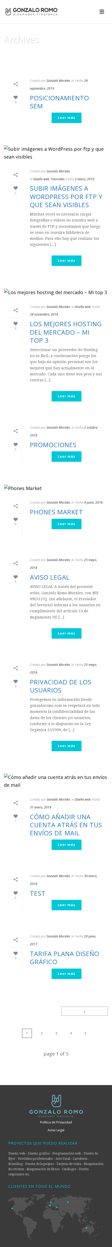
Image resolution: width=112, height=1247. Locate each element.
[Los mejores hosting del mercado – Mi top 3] (56, 292)
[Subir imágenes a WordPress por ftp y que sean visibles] (56, 153)
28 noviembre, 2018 (44, 314)
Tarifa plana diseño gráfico (64, 957)
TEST (38, 893)
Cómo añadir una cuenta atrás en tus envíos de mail (66, 824)
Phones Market (56, 512)
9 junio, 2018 (93, 502)
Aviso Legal (50, 577)
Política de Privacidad (56, 1122)
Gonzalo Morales (58, 80)
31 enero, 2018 (40, 807)
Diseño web (41, 179)
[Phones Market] (56, 488)
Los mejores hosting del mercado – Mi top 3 (66, 331)
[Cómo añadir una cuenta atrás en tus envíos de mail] (56, 781)
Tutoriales (58, 179)
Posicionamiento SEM (59, 102)
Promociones (53, 444)
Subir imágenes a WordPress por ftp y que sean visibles (66, 196)
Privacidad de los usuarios (60, 686)
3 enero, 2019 (84, 179)
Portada (28, 66)
